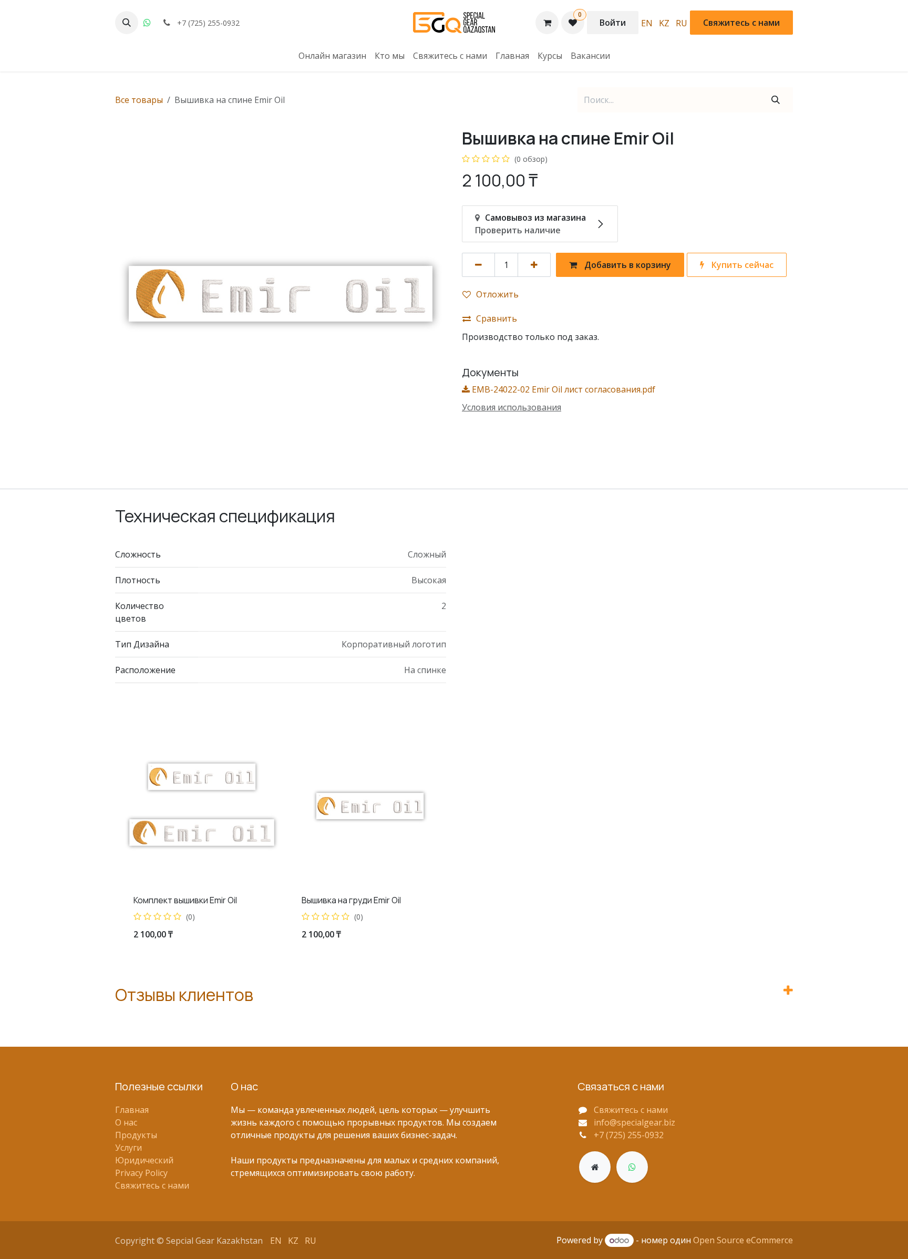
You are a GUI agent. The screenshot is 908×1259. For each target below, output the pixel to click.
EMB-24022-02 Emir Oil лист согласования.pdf (562, 389)
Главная (132, 1110)
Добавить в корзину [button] (626, 265)
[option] (454, 839)
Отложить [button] (497, 294)
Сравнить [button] (496, 318)
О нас (126, 1122)
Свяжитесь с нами (741, 22)
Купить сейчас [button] (741, 265)
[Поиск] (775, 99)
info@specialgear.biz (634, 1122)
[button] (126, 22)
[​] (595, 1167)
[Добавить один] (534, 265)
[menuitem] (647, 22)
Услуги (128, 1147)
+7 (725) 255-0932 (629, 1135)
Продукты (136, 1135)
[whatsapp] (147, 22)
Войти (613, 22)
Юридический (144, 1160)
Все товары (139, 100)
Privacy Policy (141, 1173)
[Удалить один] (478, 265)
